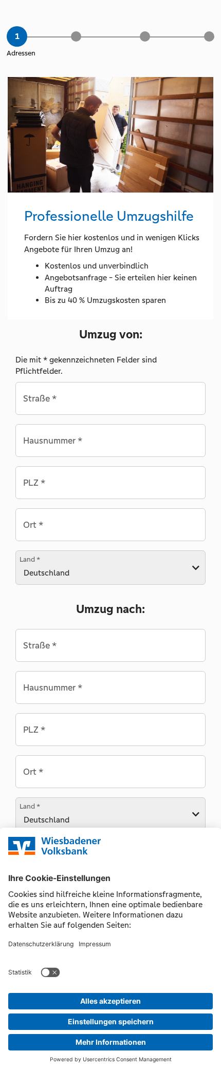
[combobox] (110, 398)
